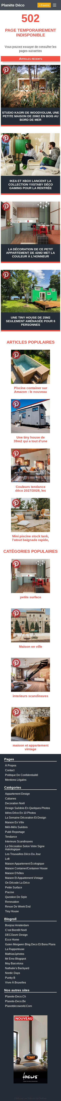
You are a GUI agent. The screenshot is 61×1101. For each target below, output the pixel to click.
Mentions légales (15, 779)
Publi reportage (15, 831)
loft (7, 858)
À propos (10, 765)
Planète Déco (12, 5)
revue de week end (17, 906)
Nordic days (12, 973)
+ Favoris (44, 5)
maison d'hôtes (14, 873)
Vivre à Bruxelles (15, 982)
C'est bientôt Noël (16, 930)
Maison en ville (14, 822)
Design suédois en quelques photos (27, 808)
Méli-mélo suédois (16, 827)
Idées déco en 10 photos (20, 812)
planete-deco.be (15, 1001)
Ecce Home (12, 939)
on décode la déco (17, 882)
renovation (12, 901)
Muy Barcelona (14, 963)
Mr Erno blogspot (15, 958)
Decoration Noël (15, 803)
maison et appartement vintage (24, 877)
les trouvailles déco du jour (23, 854)
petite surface (13, 887)
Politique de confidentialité (21, 775)
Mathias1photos (14, 953)
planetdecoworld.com (18, 1006)
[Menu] (55, 5)
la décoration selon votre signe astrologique (25, 848)
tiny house (12, 911)
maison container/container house (26, 868)
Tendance (11, 836)
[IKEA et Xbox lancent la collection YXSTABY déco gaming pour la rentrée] (30, 154)
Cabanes (10, 798)
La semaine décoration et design (25, 817)
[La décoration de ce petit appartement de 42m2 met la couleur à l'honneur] (30, 223)
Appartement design (17, 793)
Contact (9, 770)
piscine (9, 892)
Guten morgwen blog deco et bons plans (30, 944)
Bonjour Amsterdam (17, 925)
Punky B (10, 977)
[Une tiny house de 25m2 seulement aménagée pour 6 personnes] (30, 291)
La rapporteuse (14, 949)
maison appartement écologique (24, 863)
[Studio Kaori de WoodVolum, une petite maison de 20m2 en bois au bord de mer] (30, 86)
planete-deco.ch (15, 996)
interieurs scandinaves (19, 841)
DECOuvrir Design (16, 934)
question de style (16, 897)
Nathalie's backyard (17, 968)
